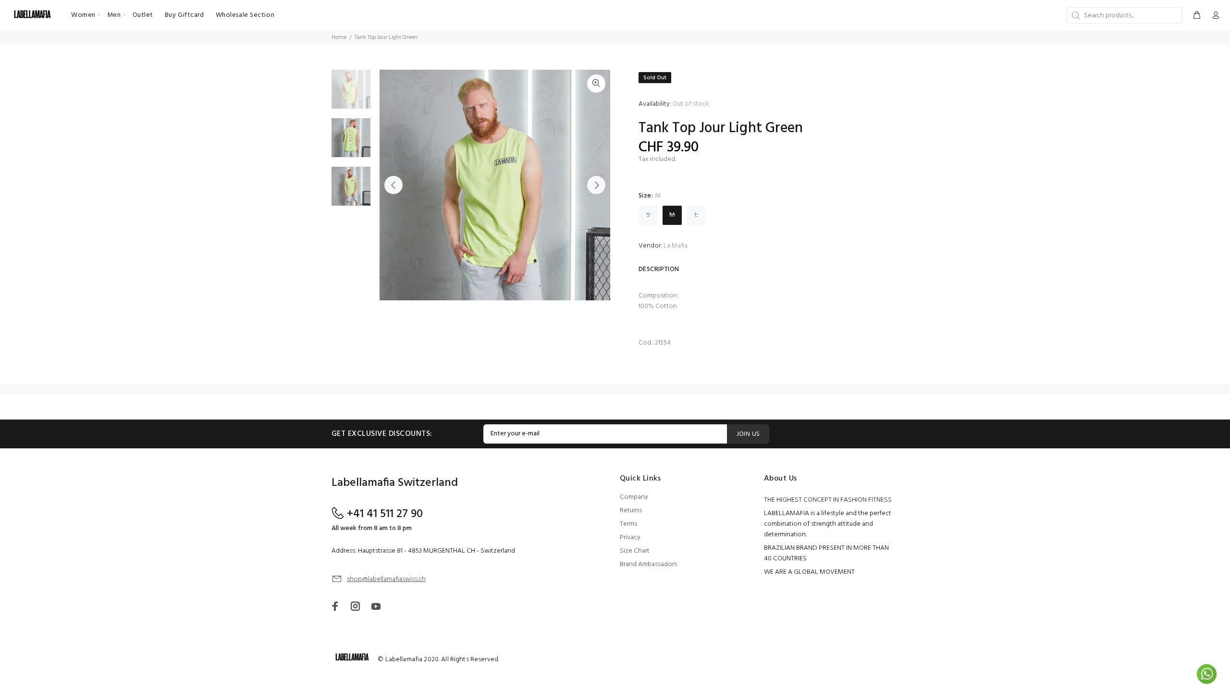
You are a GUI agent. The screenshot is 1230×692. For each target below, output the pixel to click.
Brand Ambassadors (648, 564)
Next (596, 185)
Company (634, 497)
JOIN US (748, 434)
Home (339, 37)
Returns (631, 510)
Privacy (630, 537)
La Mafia (676, 245)
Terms (628, 524)
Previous (393, 185)
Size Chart (635, 550)
